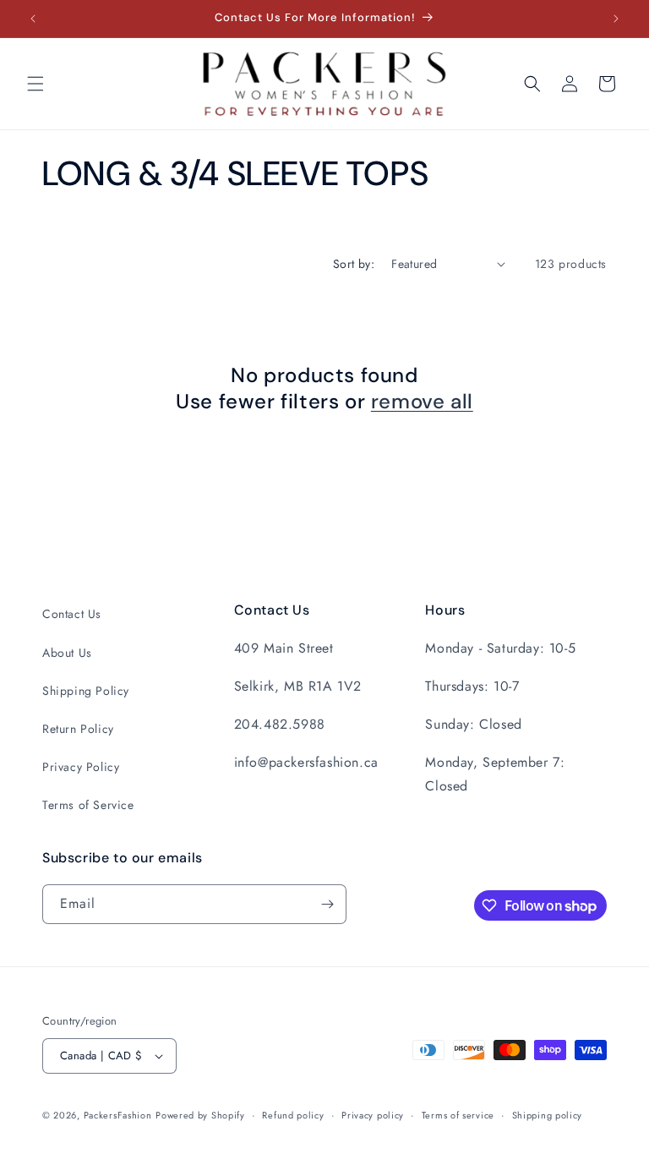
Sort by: (353, 263)
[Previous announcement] (33, 18)
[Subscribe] (327, 904)
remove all (422, 401)
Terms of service (458, 1115)
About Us (67, 652)
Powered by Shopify (200, 1115)
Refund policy (293, 1115)
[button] (35, 83)
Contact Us (71, 613)
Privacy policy (372, 1115)
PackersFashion (118, 1115)
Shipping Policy (85, 690)
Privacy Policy (80, 766)
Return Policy (78, 728)
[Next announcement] (616, 18)
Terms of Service (88, 804)
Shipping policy (547, 1115)
